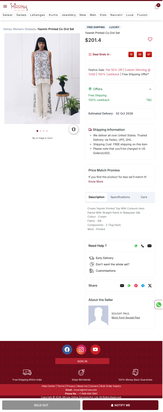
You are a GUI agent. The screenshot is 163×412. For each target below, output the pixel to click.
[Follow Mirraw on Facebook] (67, 349)
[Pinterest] (136, 286)
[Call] (142, 245)
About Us (82, 386)
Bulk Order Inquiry (110, 386)
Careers (93, 386)
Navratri (116, 15)
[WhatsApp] (136, 245)
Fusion (142, 15)
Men (93, 15)
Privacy (70, 386)
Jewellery (69, 15)
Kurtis (53, 15)
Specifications (120, 197)
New (83, 15)
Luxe (130, 15)
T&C (149, 100)
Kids (103, 15)
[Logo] (19, 7)
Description (97, 197)
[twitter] (150, 286)
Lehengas (37, 15)
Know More (95, 181)
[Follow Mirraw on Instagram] (81, 349)
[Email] (149, 245)
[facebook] (143, 286)
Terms (60, 386)
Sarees (21, 15)
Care (144, 197)
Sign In (82, 361)
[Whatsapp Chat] (158, 304)
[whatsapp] (129, 286)
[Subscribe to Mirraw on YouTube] (95, 349)
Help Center (48, 386)
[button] (37, 131)
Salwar (8, 15)
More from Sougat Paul (126, 317)
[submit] (150, 38)
